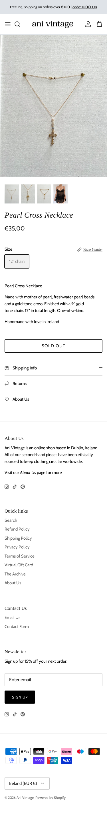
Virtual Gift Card (19, 564)
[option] (53, 106)
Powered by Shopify (50, 797)
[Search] (20, 24)
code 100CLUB (84, 7)
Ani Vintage (25, 797)
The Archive (15, 574)
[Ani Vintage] (53, 24)
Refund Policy (17, 529)
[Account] (86, 24)
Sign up (20, 697)
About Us (13, 582)
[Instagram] (7, 487)
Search (11, 520)
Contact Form (17, 626)
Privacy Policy (17, 547)
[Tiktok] (15, 487)
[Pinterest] (23, 487)
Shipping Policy (18, 538)
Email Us (12, 617)
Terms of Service (20, 556)
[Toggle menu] (7, 24)
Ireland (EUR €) (23, 783)
